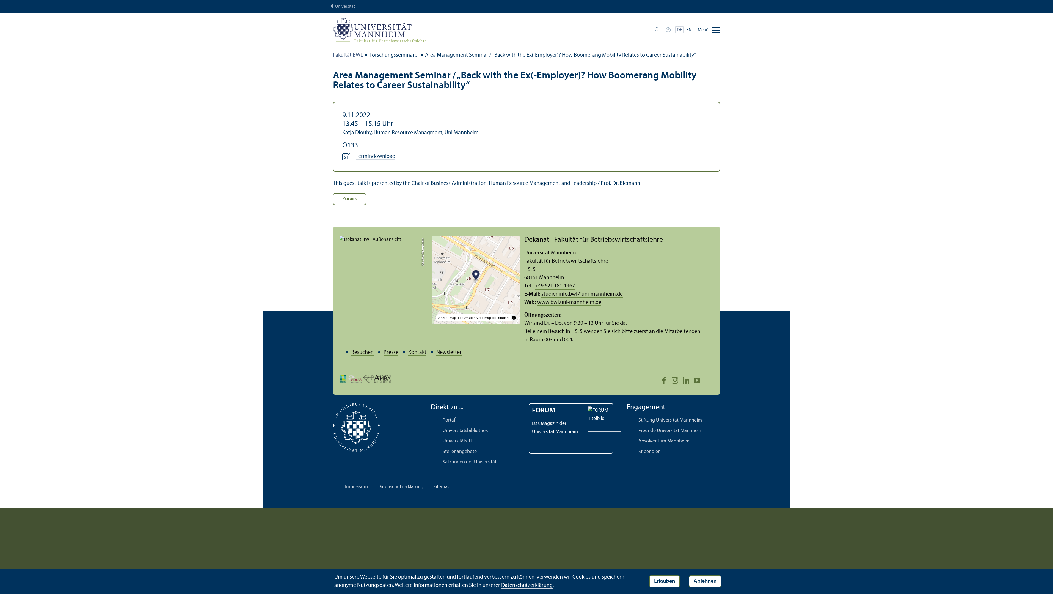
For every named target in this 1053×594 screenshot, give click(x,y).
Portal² (450, 420)
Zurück (349, 199)
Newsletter (449, 352)
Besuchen (362, 352)
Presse (391, 352)
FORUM (543, 410)
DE (679, 30)
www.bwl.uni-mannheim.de (569, 302)
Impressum (356, 487)
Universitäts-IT (457, 441)
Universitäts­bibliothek (465, 430)
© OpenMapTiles (450, 317)
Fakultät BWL (348, 55)
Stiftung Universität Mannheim (670, 420)
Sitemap (441, 487)
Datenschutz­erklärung (400, 487)
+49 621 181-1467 (555, 286)
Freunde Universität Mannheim (670, 430)
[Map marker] (476, 276)
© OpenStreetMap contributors (486, 317)
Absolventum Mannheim (664, 441)
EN (689, 30)
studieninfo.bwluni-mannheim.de (582, 294)
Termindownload (375, 156)
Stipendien (649, 451)
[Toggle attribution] (514, 317)
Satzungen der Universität (470, 462)
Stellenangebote (460, 451)
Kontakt (417, 352)
